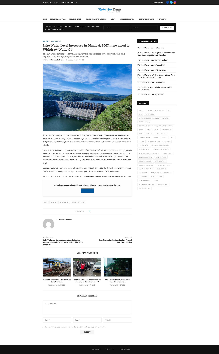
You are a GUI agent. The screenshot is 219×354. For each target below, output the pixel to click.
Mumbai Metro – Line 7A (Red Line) (151, 82)
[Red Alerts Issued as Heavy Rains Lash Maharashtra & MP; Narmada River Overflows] (118, 267)
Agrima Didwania (57, 60)
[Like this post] (90, 211)
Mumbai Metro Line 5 (164, 165)
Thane (156, 180)
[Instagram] (174, 2)
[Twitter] (171, 2)
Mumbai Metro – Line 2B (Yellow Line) (152, 60)
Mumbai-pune (143, 145)
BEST (169, 110)
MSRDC (164, 137)
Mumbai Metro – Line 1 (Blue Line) (150, 48)
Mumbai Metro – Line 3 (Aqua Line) (151, 65)
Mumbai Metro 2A (145, 161)
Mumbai (53, 202)
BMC (45, 202)
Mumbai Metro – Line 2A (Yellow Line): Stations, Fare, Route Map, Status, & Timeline (156, 54)
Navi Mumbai (143, 177)
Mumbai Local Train (58, 19)
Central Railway (144, 122)
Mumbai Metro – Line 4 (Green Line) (151, 70)
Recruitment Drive (146, 19)
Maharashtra (161, 134)
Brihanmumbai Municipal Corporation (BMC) (154, 118)
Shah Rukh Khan (144, 180)
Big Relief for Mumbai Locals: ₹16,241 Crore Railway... (57, 280)
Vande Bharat (163, 184)
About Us (74, 2)
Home (45, 19)
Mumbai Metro (75, 19)
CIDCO (141, 130)
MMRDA (156, 137)
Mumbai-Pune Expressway (160, 145)
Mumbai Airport (144, 149)
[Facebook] (167, 2)
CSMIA (149, 130)
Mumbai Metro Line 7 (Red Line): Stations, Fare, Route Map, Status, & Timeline (156, 76)
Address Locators (127, 19)
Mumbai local (168, 153)
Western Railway (144, 188)
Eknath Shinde (166, 130)
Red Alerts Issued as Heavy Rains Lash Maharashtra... (117, 280)
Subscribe (88, 191)
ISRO (140, 134)
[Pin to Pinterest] (96, 211)
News (113, 19)
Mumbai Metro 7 (160, 161)
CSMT (156, 130)
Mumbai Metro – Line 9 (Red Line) (150, 94)
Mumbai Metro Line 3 (146, 165)
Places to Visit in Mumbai (96, 19)
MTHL (172, 137)
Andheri (141, 110)
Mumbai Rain (64, 202)
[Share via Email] (100, 211)
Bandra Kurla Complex (156, 110)
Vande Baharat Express (146, 184)
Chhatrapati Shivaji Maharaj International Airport (156, 126)
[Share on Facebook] (93, 211)
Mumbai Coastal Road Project (149, 153)
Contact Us (65, 2)
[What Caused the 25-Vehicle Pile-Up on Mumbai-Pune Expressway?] (87, 267)
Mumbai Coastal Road (161, 149)
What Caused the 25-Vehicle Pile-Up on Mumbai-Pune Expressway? (87, 280)
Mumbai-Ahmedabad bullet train (159, 141)
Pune (160, 177)
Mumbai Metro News (146, 169)
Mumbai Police (161, 169)
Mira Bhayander (144, 137)
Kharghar (149, 134)
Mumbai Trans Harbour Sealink (161, 173)
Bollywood (150, 114)
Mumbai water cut (78, 202)
